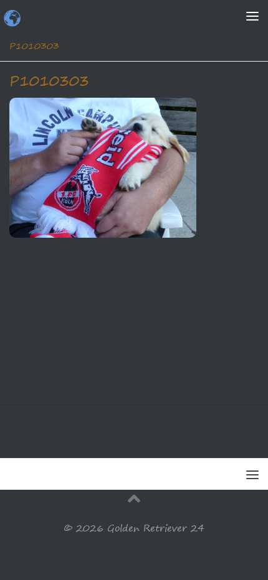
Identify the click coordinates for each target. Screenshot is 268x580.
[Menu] (252, 15)
